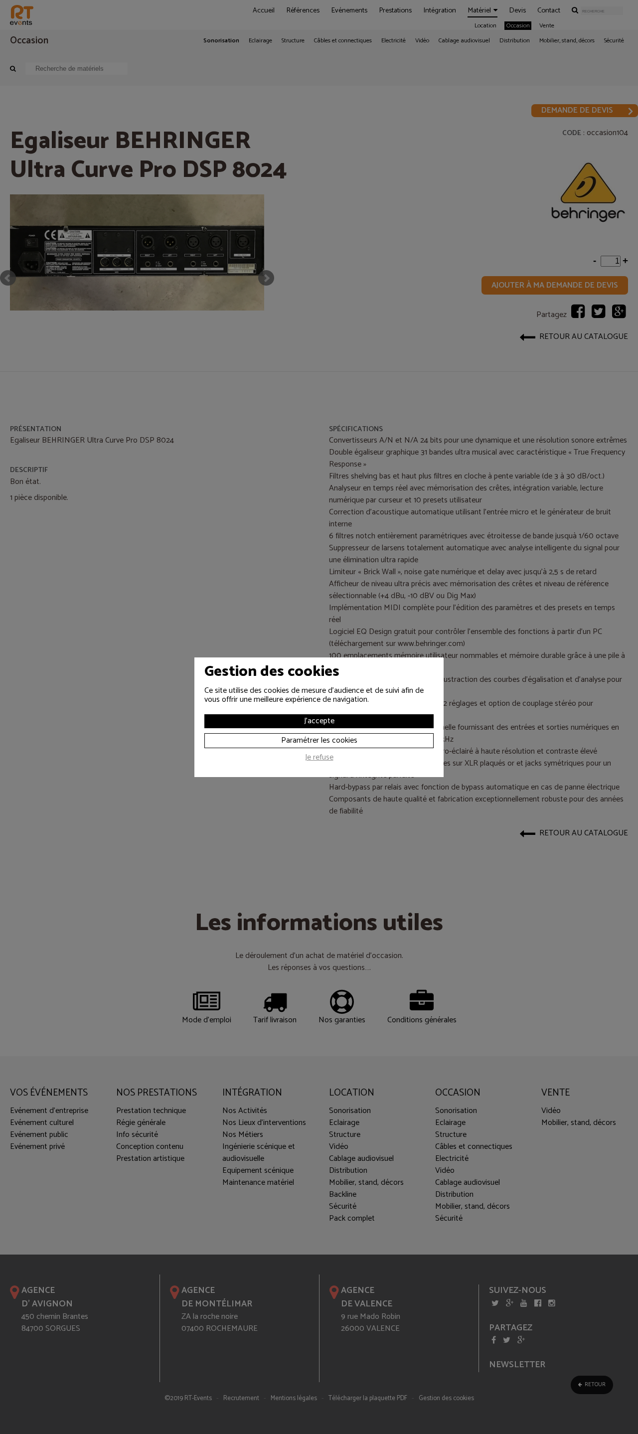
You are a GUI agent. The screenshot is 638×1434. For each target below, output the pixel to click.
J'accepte (319, 721)
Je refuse (319, 758)
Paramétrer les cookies (319, 740)
